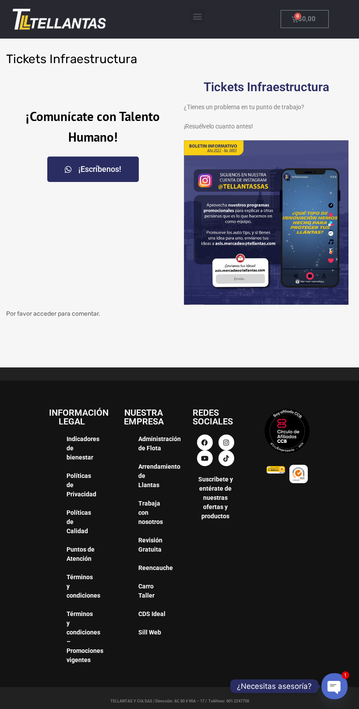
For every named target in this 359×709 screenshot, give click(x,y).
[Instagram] (226, 442)
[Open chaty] (334, 686)
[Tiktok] (226, 458)
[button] (197, 16)
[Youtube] (205, 458)
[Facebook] (205, 442)
